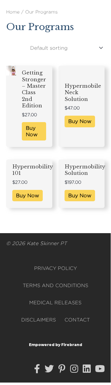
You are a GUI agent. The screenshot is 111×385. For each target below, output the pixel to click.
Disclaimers (38, 319)
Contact (77, 319)
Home (13, 11)
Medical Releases (55, 302)
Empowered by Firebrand (55, 344)
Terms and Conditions (55, 285)
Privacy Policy (55, 268)
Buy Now (32, 131)
